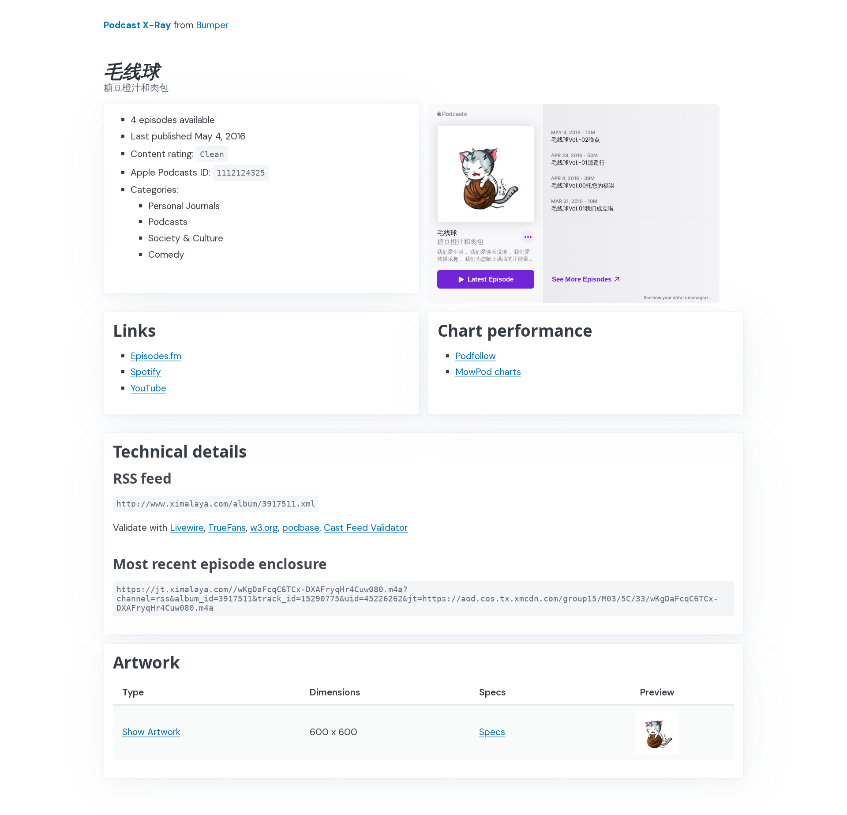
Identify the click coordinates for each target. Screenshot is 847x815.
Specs (492, 732)
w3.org (264, 528)
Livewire (187, 528)
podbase (300, 528)
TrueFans (227, 528)
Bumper (212, 25)
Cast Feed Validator (366, 528)
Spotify (146, 372)
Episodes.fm (156, 356)
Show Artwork (151, 732)
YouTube (148, 388)
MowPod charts (488, 372)
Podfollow (475, 356)
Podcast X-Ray (137, 25)
